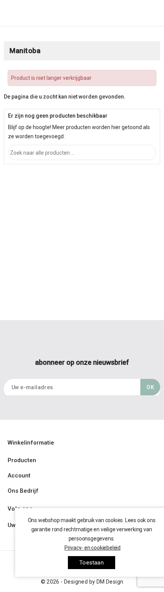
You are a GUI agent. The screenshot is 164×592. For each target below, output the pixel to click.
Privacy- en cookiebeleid (92, 548)
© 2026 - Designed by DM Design (82, 582)
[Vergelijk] (130, 16)
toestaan (91, 562)
